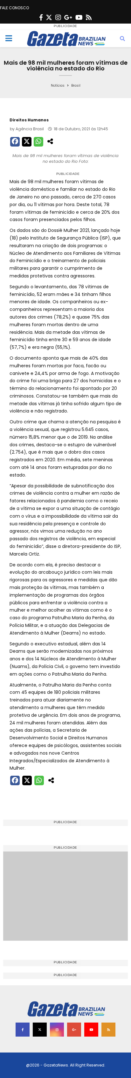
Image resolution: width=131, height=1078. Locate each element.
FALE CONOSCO (14, 8)
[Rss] (89, 17)
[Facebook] (41, 17)
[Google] (68, 17)
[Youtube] (79, 17)
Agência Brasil (30, 129)
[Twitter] (49, 17)
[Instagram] (58, 17)
